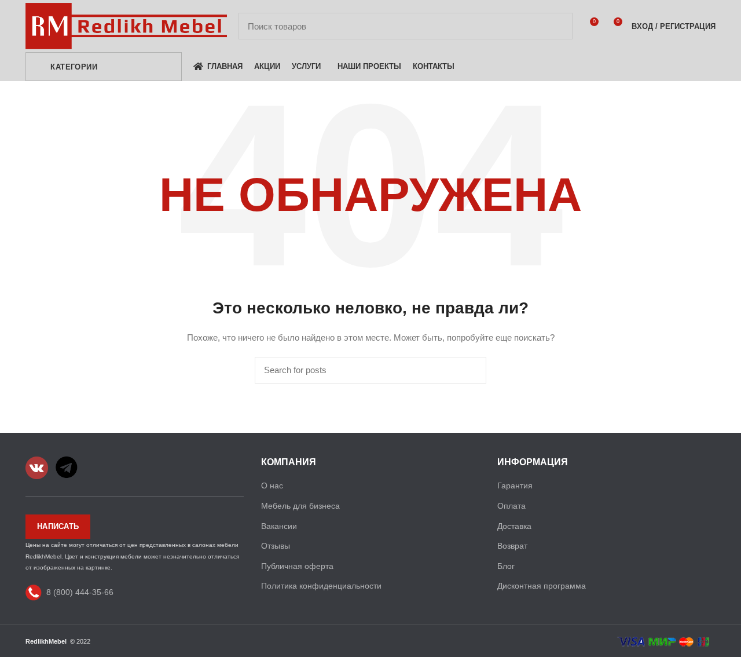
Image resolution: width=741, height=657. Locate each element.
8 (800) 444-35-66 (79, 591)
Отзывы (275, 545)
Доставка (514, 526)
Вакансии (279, 526)
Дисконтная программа (541, 585)
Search (556, 26)
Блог (506, 566)
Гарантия (515, 485)
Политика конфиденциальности (321, 585)
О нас (272, 485)
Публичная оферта (297, 566)
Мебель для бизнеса (300, 505)
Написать (58, 526)
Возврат (512, 545)
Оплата (511, 505)
